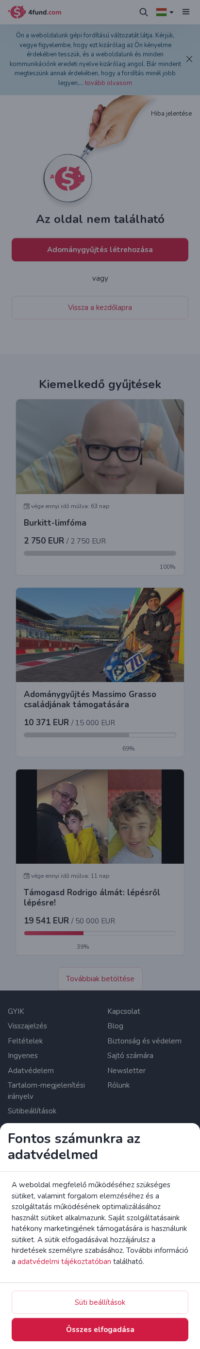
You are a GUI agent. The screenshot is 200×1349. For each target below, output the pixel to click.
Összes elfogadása (100, 1329)
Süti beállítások (100, 1302)
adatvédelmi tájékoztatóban (64, 1261)
